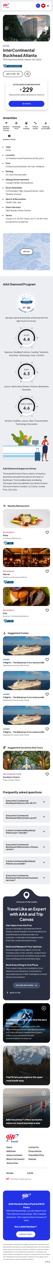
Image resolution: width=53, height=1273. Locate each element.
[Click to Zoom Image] (26, 28)
